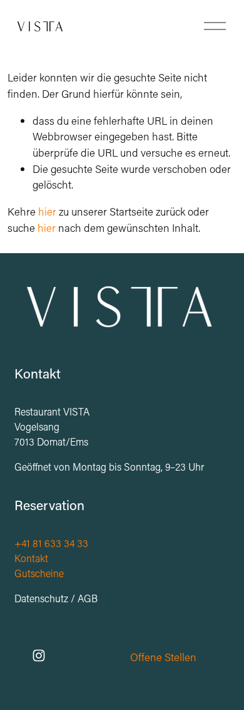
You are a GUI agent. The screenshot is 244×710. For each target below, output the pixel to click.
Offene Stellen (163, 657)
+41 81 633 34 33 (51, 543)
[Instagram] (39, 655)
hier (47, 211)
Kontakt (31, 558)
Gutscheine (39, 573)
